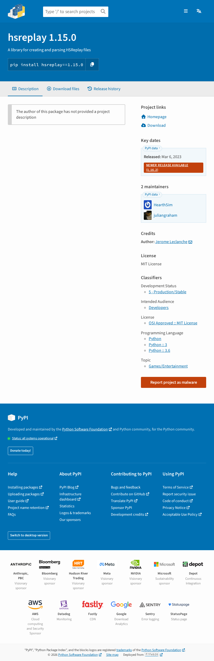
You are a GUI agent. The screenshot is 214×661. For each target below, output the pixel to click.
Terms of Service (176, 487)
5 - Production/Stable (167, 292)
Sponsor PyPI (121, 507)
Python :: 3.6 (159, 350)
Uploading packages (24, 494)
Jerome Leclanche (171, 242)
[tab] (25, 89)
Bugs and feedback (125, 487)
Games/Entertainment (168, 366)
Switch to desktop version (29, 535)
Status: (33, 438)
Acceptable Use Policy (180, 514)
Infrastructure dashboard (70, 496)
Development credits (127, 514)
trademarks (124, 650)
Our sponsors (70, 519)
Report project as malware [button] (173, 382)
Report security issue (179, 494)
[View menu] (185, 11)
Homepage (157, 117)
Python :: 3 (158, 345)
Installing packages (23, 487)
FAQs (12, 514)
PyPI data (151, 148)
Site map (112, 654)
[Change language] (199, 11)
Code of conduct (176, 501)
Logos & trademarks (75, 513)
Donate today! (20, 450)
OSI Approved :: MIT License (173, 323)
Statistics (67, 506)
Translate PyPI (122, 501)
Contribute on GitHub (128, 494)
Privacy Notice (174, 507)
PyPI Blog (67, 487)
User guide (16, 501)
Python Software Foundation (85, 429)
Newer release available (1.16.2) (167, 167)
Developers (159, 308)
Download (156, 125)
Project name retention (26, 507)
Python (155, 339)
